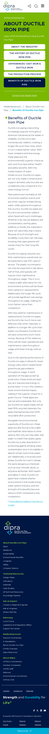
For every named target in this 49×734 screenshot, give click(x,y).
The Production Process (24, 74)
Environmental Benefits (13, 557)
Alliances (7, 672)
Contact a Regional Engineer (15, 605)
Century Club (8, 680)
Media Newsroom (12, 106)
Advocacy (8, 618)
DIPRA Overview (10, 649)
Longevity (7, 561)
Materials (7, 585)
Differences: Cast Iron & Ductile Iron (24, 65)
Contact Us (17, 691)
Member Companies (12, 665)
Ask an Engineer (10, 608)
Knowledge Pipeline (11, 596)
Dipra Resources (10, 652)
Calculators (7, 581)
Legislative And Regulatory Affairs (17, 625)
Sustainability (8, 554)
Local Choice (8, 621)
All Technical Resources (13, 592)
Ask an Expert (10, 601)
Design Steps (9, 577)
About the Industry (24, 46)
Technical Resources (13, 574)
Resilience (7, 550)
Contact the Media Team (24, 95)
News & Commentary (12, 638)
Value (5, 546)
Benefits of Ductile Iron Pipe (24, 82)
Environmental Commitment (15, 676)
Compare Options (10, 568)
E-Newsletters (9, 641)
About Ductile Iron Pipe (15, 543)
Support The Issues (11, 629)
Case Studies (8, 588)
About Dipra (9, 658)
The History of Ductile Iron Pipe (24, 55)
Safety (5, 565)
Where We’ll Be (9, 612)
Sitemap (29, 691)
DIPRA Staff (8, 669)
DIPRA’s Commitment (12, 662)
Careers (6, 691)
